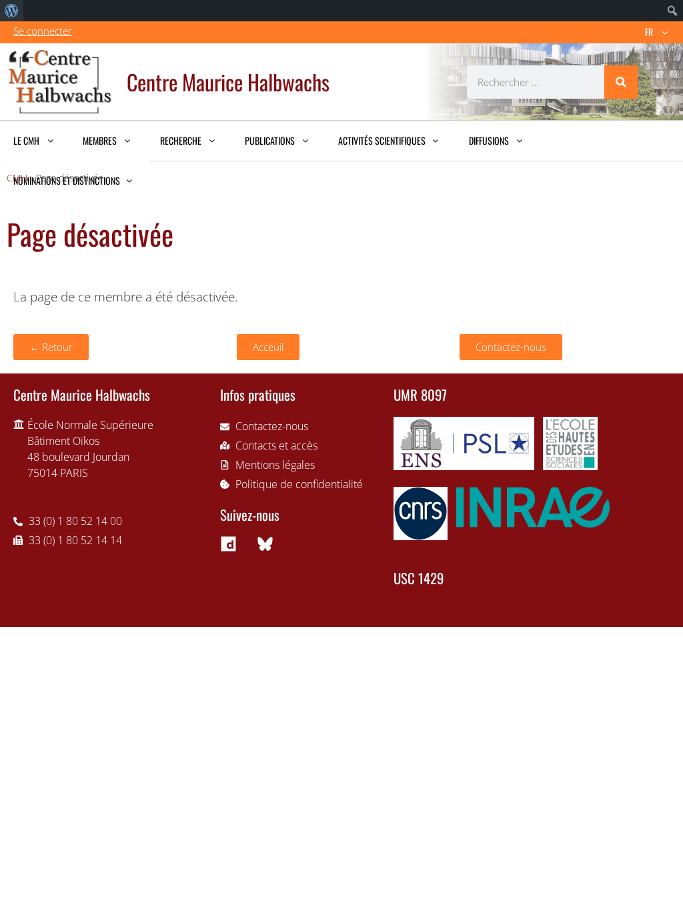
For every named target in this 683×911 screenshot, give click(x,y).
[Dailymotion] (228, 543)
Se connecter (42, 30)
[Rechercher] (621, 82)
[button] (51, 347)
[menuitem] (11, 10)
